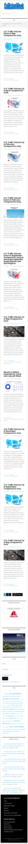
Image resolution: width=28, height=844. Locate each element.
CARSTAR (9, 711)
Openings (13, 727)
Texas (3, 731)
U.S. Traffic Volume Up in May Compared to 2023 (14, 319)
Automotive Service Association (14, 703)
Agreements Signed (10, 699)
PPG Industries (5, 729)
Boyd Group (19, 707)
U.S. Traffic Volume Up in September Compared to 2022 (14, 487)
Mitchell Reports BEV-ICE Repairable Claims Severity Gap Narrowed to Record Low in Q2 (13, 782)
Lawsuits (7, 718)
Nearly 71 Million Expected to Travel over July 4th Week (12, 374)
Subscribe (5, 682)
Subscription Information (10, 813)
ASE (10, 701)
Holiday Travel (16, 419)
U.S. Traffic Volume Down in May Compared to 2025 (12, 33)
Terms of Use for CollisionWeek (12, 815)
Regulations (11, 729)
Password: (5, 669)
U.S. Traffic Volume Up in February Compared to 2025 (14, 144)
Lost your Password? (14, 682)
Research (12, 78)
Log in (19, 840)
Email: (3, 663)
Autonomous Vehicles (6, 705)
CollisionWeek (14, 6)
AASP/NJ (6, 694)
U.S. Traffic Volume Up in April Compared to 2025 (14, 91)
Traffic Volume (14, 80)
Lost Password (8, 803)
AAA (11, 419)
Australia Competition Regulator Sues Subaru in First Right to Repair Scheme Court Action (13, 745)
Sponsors (6, 810)
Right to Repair (17, 729)
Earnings (10, 716)
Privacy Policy (7, 826)
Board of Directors (11, 707)
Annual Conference (6, 701)
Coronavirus (18, 713)
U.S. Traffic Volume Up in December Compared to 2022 (14, 431)
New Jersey (13, 723)
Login (5, 801)
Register (6, 808)
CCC (13, 711)
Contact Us (7, 824)
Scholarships (23, 729)
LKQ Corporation (20, 718)
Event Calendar (8, 828)
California (5, 709)
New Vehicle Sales (20, 723)
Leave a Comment (8, 39)
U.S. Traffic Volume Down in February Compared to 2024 (12, 200)
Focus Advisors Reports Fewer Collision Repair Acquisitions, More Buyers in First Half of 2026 (13, 790)
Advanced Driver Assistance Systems (11, 696)
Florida (22, 716)
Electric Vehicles (16, 716)
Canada (11, 709)
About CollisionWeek (9, 822)
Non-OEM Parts (5, 726)
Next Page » (19, 594)
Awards (13, 705)
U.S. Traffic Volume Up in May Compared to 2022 (14, 542)
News (11, 417)
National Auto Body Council (8, 721)
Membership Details (9, 805)
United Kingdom (9, 731)
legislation (12, 718)
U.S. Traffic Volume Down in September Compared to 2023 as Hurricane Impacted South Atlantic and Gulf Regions (14, 258)
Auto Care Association (16, 701)
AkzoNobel (21, 699)
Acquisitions (15, 693)
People (20, 726)
